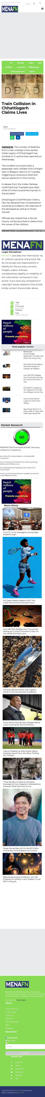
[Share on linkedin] (18, 137)
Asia (39, 63)
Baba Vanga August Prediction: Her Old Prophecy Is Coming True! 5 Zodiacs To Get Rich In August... (22, 879)
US (8, 63)
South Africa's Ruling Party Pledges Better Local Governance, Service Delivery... (21, 724)
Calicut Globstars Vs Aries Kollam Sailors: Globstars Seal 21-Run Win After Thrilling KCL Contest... (21, 753)
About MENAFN (11, 1022)
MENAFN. (17, 1090)
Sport (31, 71)
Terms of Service (11, 1009)
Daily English (12, 1038)
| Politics (8, 67)
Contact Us (9, 1015)
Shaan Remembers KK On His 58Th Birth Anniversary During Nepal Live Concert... (21, 849)
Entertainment (14, 71)
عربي (28, 3)
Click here (21, 1000)
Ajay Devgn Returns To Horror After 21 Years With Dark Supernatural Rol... (33, 411)
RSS (16, 1079)
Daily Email (19, 1072)
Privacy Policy (10, 1012)
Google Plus (19, 1069)
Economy (21, 67)
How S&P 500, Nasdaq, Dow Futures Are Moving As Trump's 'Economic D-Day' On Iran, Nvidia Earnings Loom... (21, 631)
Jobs (7, 1025)
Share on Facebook (17, 134)
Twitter (18, 1066)
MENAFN (7, 147)
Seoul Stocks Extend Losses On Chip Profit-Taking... (32, 401)
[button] (34, 3)
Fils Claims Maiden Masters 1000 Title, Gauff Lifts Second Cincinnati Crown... (19, 602)
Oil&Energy (36, 67)
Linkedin (18, 1075)
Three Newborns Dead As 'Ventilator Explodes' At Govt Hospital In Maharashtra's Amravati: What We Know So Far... (22, 784)
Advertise (9, 1019)
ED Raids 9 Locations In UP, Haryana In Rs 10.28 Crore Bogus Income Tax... (33, 390)
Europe (20, 63)
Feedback (9, 1028)
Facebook (19, 1062)
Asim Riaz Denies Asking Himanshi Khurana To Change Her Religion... (32, 366)
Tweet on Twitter (32, 134)
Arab (30, 63)
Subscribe (25, 1053)
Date (5, 127)
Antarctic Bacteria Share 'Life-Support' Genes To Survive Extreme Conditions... (20, 691)
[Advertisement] (22, 35)
